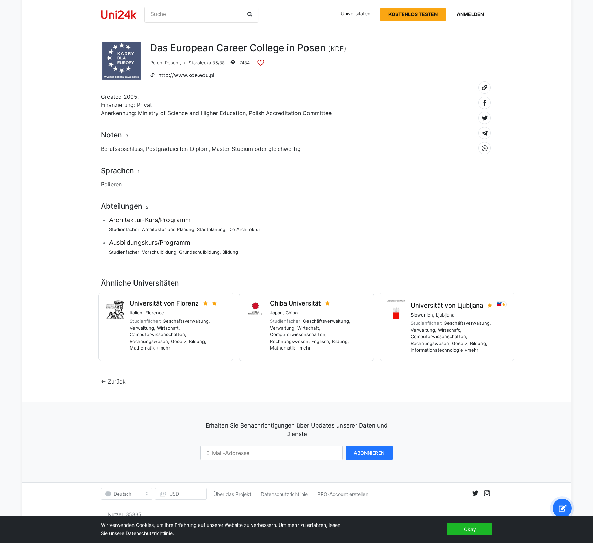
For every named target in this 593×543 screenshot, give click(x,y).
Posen (171, 62)
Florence (154, 312)
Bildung (230, 252)
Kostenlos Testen (413, 14)
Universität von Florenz (164, 303)
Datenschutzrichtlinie (284, 494)
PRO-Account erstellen (342, 494)
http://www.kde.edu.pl (186, 75)
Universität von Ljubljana (447, 305)
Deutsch (122, 494)
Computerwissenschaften (157, 334)
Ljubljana (445, 315)
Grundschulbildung (199, 252)
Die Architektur (244, 229)
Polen (156, 62)
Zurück (117, 381)
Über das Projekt (232, 494)
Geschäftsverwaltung (186, 321)
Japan (276, 312)
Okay (470, 529)
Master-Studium (232, 148)
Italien (136, 312)
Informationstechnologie (437, 350)
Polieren (111, 184)
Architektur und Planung (168, 229)
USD (174, 494)
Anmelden (470, 14)
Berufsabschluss (122, 148)
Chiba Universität (295, 303)
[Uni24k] (119, 14)
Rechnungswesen (149, 341)
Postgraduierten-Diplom (177, 148)
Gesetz (178, 341)
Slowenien (422, 315)
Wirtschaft (168, 328)
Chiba (292, 312)
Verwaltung (142, 328)
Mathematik (142, 348)
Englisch (320, 341)
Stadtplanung (211, 229)
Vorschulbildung (159, 252)
